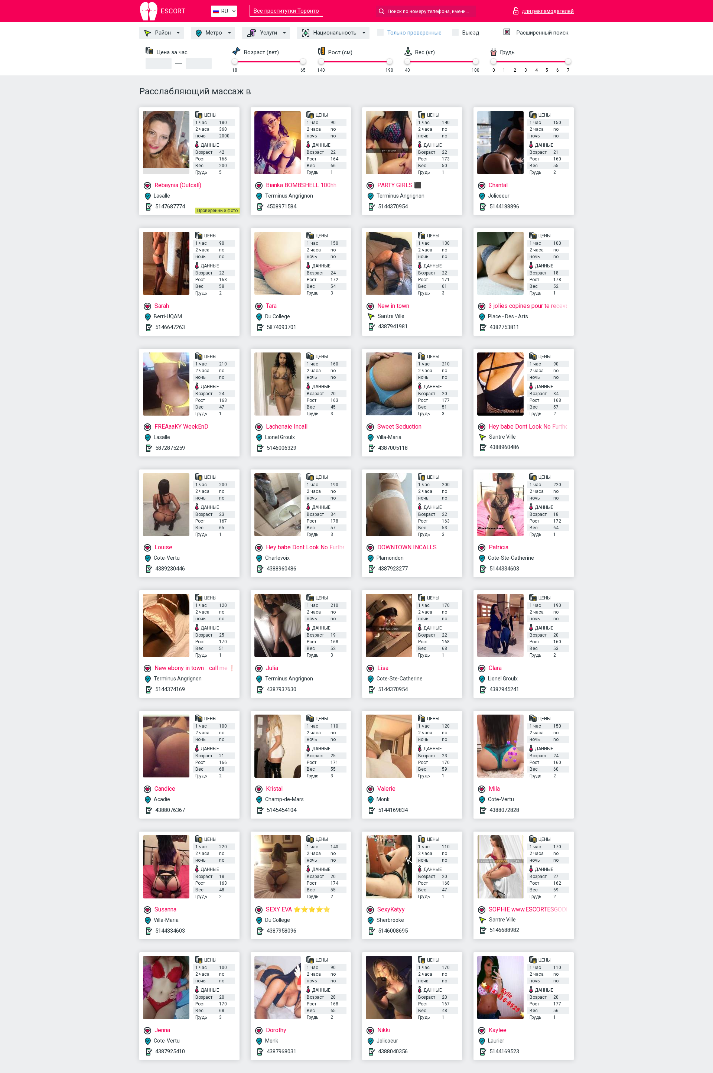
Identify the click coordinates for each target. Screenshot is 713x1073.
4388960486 (504, 447)
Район (162, 32)
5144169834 (393, 810)
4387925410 (170, 1051)
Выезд (470, 32)
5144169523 (504, 1051)
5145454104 (281, 810)
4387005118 (393, 448)
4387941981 (393, 326)
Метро (213, 32)
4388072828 (504, 810)
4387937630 (281, 689)
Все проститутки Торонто (286, 10)
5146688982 (504, 930)
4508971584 (281, 206)
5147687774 (170, 206)
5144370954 (393, 206)
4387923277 (393, 568)
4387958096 (281, 930)
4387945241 (504, 689)
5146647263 (170, 327)
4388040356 (393, 1051)
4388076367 (170, 810)
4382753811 (504, 327)
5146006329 (281, 448)
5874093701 (281, 327)
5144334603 (504, 568)
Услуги (267, 32)
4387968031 (281, 1051)
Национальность (334, 32)
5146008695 (393, 930)
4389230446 (170, 568)
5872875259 (170, 448)
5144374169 (170, 689)
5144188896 (504, 206)
